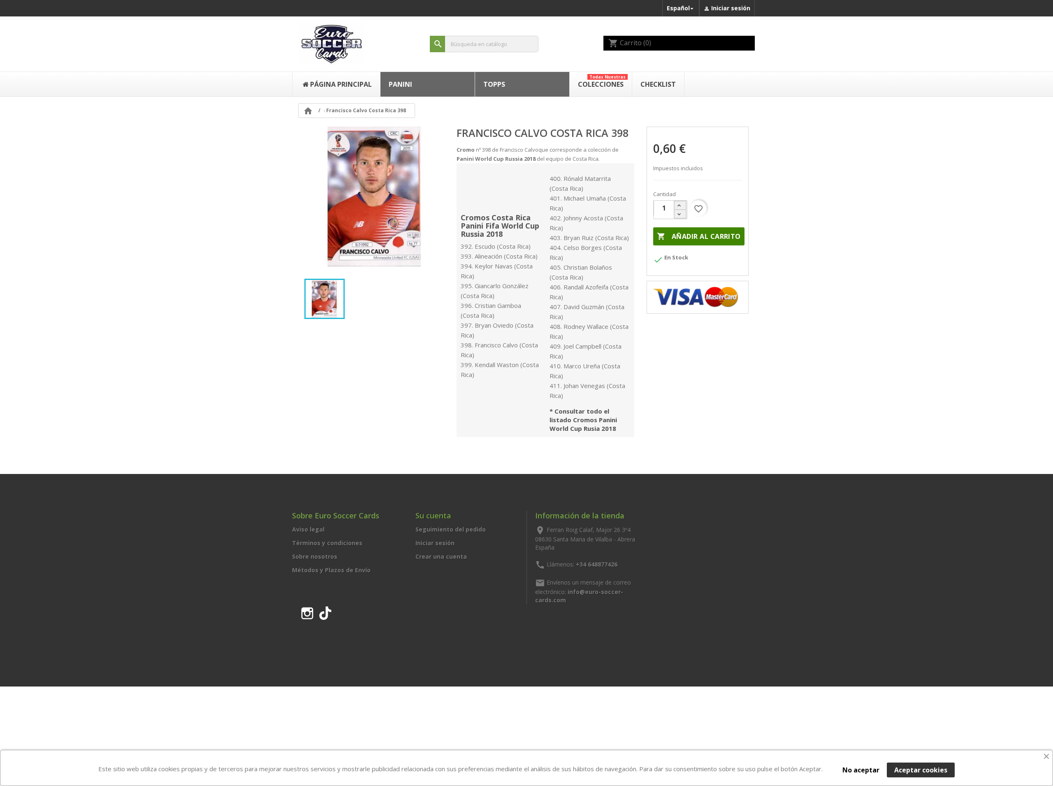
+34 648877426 (596, 564)
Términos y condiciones (327, 543)
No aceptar (860, 769)
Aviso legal (308, 529)
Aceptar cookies (920, 769)
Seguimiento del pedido (450, 529)
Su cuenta (433, 515)
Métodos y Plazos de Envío (331, 570)
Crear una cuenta (441, 556)
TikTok (325, 611)
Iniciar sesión (435, 543)
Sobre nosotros (314, 556)
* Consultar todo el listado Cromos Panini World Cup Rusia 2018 (583, 420)
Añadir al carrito (698, 236)
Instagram (307, 611)
